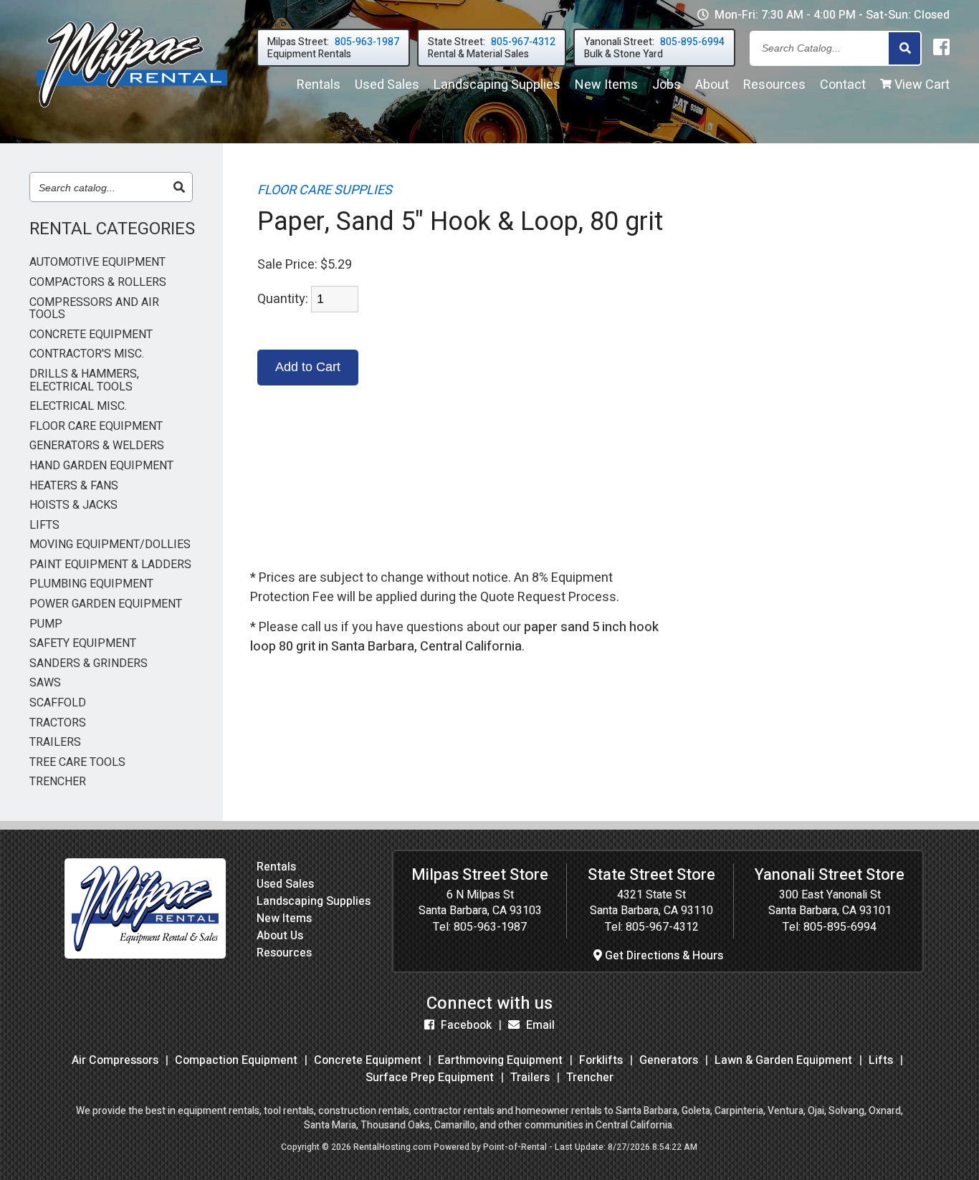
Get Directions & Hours (662, 955)
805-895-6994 (840, 927)
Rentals (318, 85)
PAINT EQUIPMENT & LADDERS (110, 565)
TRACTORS (57, 723)
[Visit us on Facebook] (941, 48)
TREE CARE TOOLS (77, 763)
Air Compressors (115, 1060)
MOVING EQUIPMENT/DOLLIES (110, 545)
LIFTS (44, 525)
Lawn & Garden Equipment (783, 1060)
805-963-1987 (490, 927)
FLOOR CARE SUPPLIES (324, 190)
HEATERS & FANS (73, 486)
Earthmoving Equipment (500, 1060)
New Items (284, 918)
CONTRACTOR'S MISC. (86, 354)
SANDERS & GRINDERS (88, 664)
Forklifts (601, 1060)
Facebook (465, 1025)
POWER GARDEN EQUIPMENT (105, 604)
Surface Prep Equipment (430, 1077)
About (712, 85)
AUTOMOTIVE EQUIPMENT (97, 262)
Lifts (881, 1060)
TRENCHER (57, 782)
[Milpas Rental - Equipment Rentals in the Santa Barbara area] (131, 110)
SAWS (45, 683)
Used (387, 85)
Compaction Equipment (236, 1060)
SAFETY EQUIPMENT (82, 644)
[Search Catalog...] (904, 49)
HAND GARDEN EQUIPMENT (101, 466)
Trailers (530, 1077)
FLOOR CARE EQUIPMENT (96, 427)
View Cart (921, 85)
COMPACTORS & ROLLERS (97, 283)
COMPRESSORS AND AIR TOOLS (94, 309)
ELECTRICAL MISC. (78, 406)
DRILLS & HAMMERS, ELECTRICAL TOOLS (84, 380)
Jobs (666, 85)
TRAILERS (55, 743)
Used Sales (285, 884)
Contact (843, 85)
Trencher (589, 1077)
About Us (280, 935)
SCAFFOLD (57, 703)
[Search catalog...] (179, 187)
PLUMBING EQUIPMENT (91, 584)
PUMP (45, 624)
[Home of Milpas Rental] (145, 955)
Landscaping (497, 85)
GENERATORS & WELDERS (96, 446)
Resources (774, 85)
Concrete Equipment (367, 1060)
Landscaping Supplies (314, 901)
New (606, 85)
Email (539, 1025)
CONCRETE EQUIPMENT (91, 335)
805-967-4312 (662, 927)
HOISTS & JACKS (73, 505)
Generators (668, 1060)
